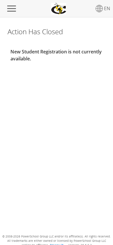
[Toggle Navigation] (11, 8)
